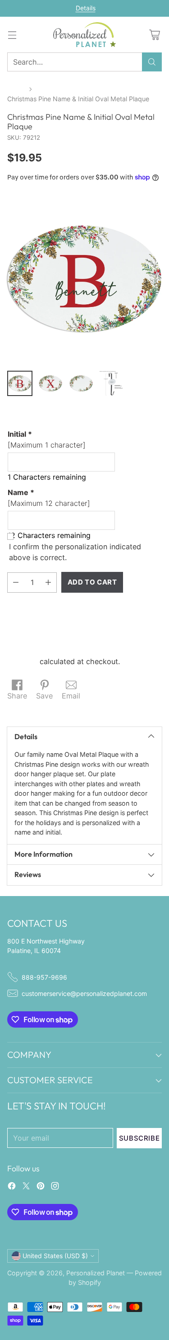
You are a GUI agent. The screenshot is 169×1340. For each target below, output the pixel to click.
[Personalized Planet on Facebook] (11, 1187)
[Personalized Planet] (84, 35)
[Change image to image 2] (50, 383)
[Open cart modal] (154, 34)
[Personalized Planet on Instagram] (55, 1187)
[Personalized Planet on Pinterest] (40, 1187)
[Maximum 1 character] (47, 439)
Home (16, 89)
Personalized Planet (95, 1273)
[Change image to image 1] (19, 383)
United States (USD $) (55, 1256)
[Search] (152, 61)
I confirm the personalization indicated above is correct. (75, 552)
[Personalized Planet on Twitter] (26, 1187)
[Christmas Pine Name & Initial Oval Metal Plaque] (84, 278)
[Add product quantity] (48, 582)
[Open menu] (12, 34)
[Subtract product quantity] (16, 582)
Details (86, 8)
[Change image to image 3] (81, 383)
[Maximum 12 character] (49, 498)
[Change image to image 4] (111, 383)
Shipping (22, 661)
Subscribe (139, 1138)
